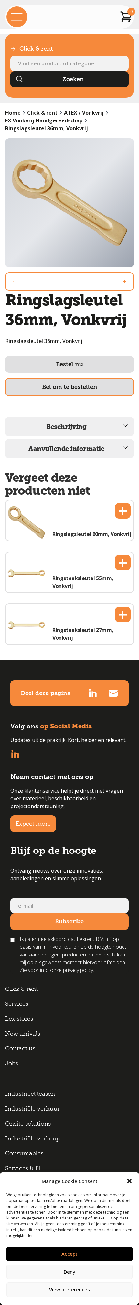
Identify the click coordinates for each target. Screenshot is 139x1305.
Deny (69, 1271)
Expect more (33, 823)
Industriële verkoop (32, 1138)
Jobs (11, 1063)
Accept (69, 1254)
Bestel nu (69, 364)
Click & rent (42, 112)
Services (16, 1004)
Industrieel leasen (30, 1094)
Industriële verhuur (32, 1108)
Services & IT (23, 1168)
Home (13, 112)
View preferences (69, 1289)
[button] (129, 1181)
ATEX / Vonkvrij (84, 112)
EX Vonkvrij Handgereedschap (44, 120)
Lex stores (19, 1018)
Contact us (20, 1048)
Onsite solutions (28, 1123)
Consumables (24, 1153)
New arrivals (22, 1033)
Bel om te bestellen (69, 387)
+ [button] (123, 511)
